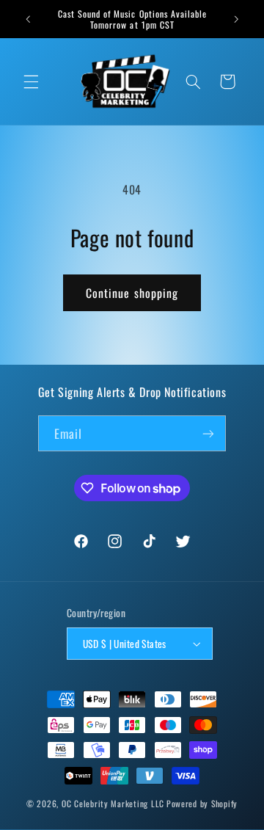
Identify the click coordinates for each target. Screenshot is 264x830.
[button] (31, 81)
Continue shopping (132, 293)
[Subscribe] (208, 433)
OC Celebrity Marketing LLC (113, 803)
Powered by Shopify (202, 803)
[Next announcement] (236, 19)
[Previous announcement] (28, 19)
